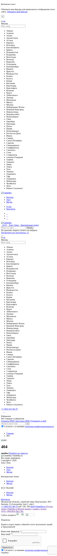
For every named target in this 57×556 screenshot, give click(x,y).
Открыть (8, 421)
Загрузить (22, 421)
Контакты (10, 209)
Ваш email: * (6, 534)
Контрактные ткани (29, 225)
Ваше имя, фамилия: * (11, 531)
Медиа (9, 472)
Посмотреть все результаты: (15, 233)
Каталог (10, 467)
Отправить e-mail (38, 421)
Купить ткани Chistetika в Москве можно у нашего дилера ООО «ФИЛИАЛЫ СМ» (27, 508)
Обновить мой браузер (17, 12)
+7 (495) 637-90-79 (9, 409)
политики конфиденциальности (39, 426)
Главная (10, 433)
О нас (9, 206)
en (4, 21)
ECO (4, 225)
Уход (8, 470)
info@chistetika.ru (38, 506)
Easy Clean (13, 225)
